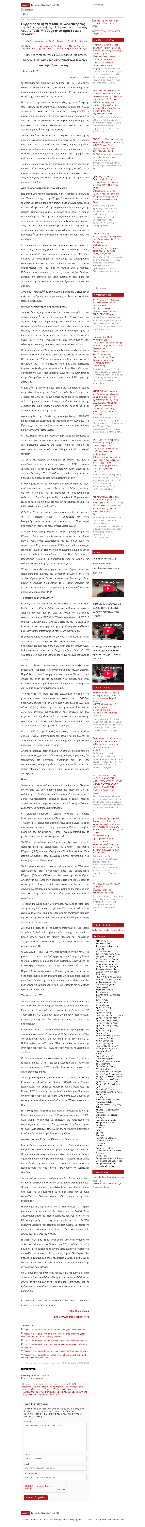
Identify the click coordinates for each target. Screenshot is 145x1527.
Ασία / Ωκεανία (41, 1375)
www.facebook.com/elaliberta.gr (106, 1183)
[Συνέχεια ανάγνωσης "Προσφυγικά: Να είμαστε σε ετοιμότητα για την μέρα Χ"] (108, 747)
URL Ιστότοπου (30, 1473)
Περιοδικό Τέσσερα (105, 1089)
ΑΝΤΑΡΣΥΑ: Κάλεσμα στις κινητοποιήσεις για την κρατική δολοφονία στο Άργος (108, 499)
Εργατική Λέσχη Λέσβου (108, 1017)
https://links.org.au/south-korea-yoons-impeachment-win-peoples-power (56, 1340)
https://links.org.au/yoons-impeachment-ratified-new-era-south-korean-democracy (54, 1345)
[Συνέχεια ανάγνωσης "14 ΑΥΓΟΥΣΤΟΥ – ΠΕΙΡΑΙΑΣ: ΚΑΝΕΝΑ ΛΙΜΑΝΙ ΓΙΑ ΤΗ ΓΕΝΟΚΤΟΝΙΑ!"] (108, 311)
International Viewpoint (106, 1119)
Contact (26, 1519)
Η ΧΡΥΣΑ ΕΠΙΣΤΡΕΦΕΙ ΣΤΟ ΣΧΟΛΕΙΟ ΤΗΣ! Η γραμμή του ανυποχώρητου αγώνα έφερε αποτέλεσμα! (108, 49)
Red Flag (100, 1127)
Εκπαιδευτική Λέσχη (106, 1066)
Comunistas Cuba (104, 1140)
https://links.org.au (79, 1311)
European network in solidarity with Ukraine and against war (109, 1159)
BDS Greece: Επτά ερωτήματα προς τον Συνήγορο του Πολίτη (108, 140)
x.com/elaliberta (102, 1187)
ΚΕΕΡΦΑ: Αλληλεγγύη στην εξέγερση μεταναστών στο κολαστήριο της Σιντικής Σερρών (106, 696)
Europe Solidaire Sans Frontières (106, 1123)
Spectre (99, 1132)
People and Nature (104, 1148)
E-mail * (27, 1464)
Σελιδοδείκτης (103, 1063)
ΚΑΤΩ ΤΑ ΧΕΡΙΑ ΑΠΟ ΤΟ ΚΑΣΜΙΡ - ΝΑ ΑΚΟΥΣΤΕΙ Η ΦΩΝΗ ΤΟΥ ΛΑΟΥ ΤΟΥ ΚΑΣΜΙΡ (107, 778)
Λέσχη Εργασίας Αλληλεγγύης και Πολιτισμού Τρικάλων (107, 1043)
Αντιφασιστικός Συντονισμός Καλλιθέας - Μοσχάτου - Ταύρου (109, 954)
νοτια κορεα (38, 1378)
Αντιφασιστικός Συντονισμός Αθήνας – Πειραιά (107, 946)
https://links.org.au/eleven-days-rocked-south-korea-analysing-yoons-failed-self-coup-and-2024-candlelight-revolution (53, 1335)
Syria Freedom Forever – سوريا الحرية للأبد (107, 1116)
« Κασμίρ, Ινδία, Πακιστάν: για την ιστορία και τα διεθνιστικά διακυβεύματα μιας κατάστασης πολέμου (52, 1387)
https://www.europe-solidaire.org (71, 1317)
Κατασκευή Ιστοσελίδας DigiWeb (66, 1519)
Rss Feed (44, 1519)
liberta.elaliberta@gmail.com (111, 1177)
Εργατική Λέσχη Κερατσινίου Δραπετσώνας (109, 1014)
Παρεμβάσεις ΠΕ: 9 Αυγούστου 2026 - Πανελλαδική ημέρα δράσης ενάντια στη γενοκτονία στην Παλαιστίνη (107, 342)
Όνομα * (27, 1454)
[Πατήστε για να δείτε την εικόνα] (55, 46)
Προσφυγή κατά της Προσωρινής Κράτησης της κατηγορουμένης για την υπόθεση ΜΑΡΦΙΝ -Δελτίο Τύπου (106, 182)
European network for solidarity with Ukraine (106, 1164)
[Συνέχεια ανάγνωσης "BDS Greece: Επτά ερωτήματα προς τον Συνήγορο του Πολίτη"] (108, 148)
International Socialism (106, 1137)
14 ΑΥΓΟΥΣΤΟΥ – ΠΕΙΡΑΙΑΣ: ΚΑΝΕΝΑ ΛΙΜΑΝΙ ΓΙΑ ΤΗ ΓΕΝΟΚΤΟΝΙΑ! (106, 302)
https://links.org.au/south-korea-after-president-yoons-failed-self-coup (55, 1329)
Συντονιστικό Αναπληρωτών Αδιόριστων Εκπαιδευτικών (109, 1075)
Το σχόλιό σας (81, 41)
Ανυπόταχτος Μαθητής (107, 1079)
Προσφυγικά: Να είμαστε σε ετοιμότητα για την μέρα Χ (107, 739)
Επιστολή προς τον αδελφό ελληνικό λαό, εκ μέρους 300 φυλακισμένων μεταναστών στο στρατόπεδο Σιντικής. (107, 95)
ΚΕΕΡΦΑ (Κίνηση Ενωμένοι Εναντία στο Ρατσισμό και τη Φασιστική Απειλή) (109, 979)
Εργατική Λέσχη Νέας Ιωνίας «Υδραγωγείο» (107, 1021)
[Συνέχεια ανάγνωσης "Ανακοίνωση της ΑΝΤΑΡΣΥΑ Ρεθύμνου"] (108, 891)
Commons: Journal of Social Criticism (108, 1152)
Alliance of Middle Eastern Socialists (107, 1111)
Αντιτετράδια (103, 1068)
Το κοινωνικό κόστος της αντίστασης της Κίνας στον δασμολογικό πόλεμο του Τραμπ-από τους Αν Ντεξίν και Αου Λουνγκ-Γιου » (54, 1392)
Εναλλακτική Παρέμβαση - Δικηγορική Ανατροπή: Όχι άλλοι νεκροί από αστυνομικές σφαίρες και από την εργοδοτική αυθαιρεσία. (106, 446)
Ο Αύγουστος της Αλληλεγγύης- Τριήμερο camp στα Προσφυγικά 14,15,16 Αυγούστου (108, 237)
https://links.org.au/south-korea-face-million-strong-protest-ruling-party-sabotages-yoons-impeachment (54, 1356)
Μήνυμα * (28, 1421)
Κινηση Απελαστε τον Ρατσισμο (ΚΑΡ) (106, 1049)
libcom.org (100, 1142)
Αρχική (25, 4)
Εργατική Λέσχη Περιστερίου (104, 1031)
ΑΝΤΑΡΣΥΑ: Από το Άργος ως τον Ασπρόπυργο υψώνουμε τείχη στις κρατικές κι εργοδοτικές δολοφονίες (107, 395)
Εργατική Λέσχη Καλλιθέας (104, 1008)
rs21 (98, 1130)
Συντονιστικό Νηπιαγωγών (109, 1071)
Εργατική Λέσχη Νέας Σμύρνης (107, 1026)
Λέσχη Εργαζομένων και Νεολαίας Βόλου (108, 1037)
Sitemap (34, 1519)
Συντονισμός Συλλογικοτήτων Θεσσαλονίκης (104, 1002)
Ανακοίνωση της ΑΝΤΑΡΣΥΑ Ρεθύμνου (106, 885)
